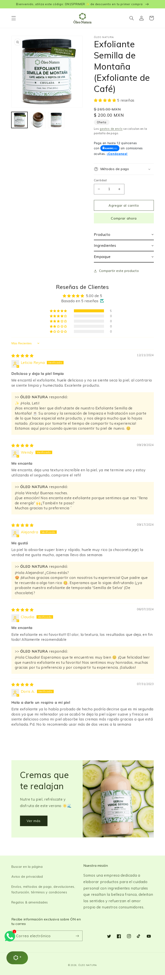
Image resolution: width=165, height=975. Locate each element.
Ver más (34, 821)
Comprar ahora (124, 218)
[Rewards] (17, 957)
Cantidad (100, 180)
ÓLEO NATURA (87, 965)
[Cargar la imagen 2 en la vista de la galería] (38, 120)
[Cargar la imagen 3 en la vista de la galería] (56, 120)
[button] (13, 18)
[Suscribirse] (77, 936)
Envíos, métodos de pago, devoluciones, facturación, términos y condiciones (43, 889)
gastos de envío (111, 128)
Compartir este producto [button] (119, 271)
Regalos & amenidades (29, 902)
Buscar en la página (27, 867)
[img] (22, 355)
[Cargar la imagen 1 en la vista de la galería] (19, 120)
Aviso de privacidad (27, 876)
